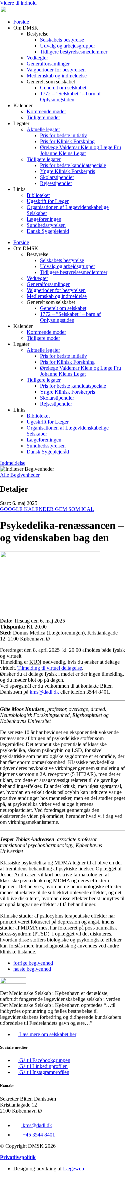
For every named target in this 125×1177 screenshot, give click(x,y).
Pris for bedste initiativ (63, 135)
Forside (21, 22)
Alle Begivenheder (20, 475)
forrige (33, 963)
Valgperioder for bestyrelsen (56, 69)
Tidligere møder (43, 117)
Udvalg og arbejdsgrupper (67, 46)
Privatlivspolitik (18, 1157)
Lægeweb (73, 1168)
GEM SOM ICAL (74, 509)
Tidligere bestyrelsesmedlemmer (73, 51)
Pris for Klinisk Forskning (67, 141)
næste (32, 969)
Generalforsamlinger (48, 63)
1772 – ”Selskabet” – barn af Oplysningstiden (70, 96)
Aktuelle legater (43, 129)
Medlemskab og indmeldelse (57, 75)
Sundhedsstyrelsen (46, 225)
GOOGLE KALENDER (27, 509)
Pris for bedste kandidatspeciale (73, 165)
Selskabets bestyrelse (62, 40)
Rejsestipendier (56, 183)
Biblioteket (38, 195)
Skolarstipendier (57, 177)
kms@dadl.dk (44, 692)
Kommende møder (46, 111)
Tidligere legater (44, 159)
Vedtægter (37, 57)
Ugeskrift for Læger (48, 201)
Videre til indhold (18, 3)
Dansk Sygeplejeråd (48, 231)
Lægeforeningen (44, 219)
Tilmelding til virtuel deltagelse (49, 668)
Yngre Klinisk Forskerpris (67, 171)
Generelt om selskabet (63, 87)
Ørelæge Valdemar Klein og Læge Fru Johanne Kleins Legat (80, 150)
